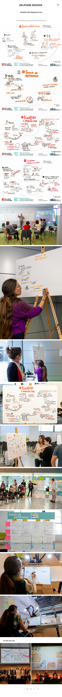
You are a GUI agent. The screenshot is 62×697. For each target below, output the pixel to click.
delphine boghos (31, 5)
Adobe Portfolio (34, 693)
